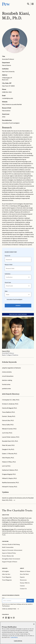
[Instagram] (6, 618)
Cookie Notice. (14, 637)
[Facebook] (3, 618)
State (6, 291)
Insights (4, 568)
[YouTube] (14, 618)
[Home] (17, 510)
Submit (30, 600)
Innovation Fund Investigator (14, 299)
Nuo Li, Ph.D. (24, 206)
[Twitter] (11, 617)
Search (18, 305)
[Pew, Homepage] (6, 4)
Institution (7, 274)
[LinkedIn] (9, 618)
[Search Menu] (28, 4)
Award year (8, 282)
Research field (8, 264)
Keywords (7, 255)
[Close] (34, 624)
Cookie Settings (18, 640)
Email (3, 597)
